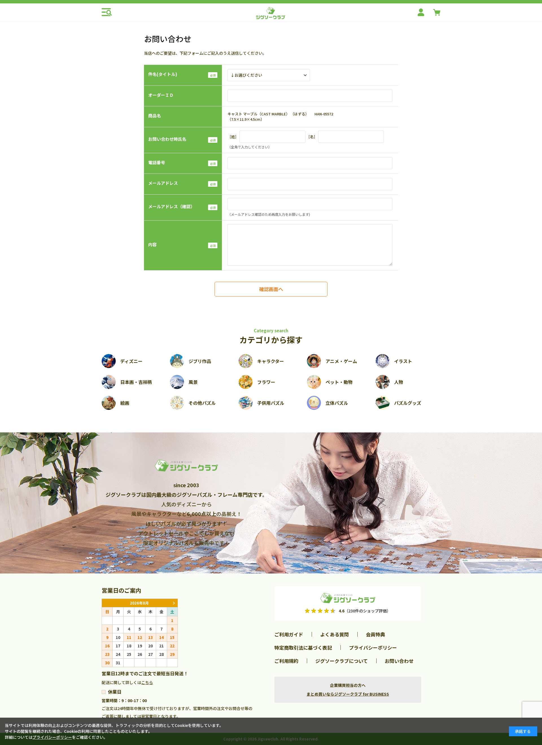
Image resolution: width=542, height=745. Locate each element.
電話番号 (156, 162)
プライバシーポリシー (373, 647)
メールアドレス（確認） (171, 206)
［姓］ (233, 136)
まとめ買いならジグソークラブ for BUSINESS (348, 694)
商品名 (154, 115)
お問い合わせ (399, 660)
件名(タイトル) (162, 74)
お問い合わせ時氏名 (167, 139)
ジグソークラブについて (341, 660)
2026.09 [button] (174, 603)
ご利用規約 (286, 660)
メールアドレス (163, 183)
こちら (147, 682)
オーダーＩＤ (161, 95)
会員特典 (375, 634)
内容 (152, 244)
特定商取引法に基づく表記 (303, 647)
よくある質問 (334, 634)
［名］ (311, 136)
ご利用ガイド (288, 634)
